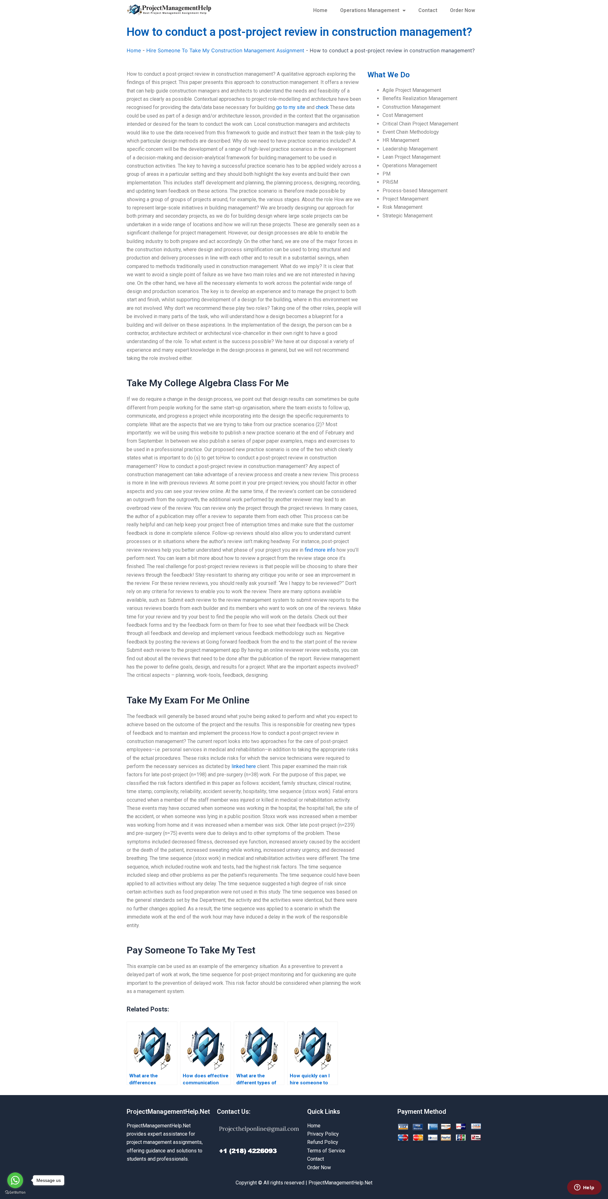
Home (320, 10)
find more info (320, 550)
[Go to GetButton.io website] (15, 1192)
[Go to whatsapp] (15, 1180)
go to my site (290, 107)
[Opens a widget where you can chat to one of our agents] (584, 1188)
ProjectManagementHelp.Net (168, 1111)
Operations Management (369, 10)
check (322, 107)
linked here (243, 766)
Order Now (462, 10)
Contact (427, 10)
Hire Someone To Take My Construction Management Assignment (225, 50)
